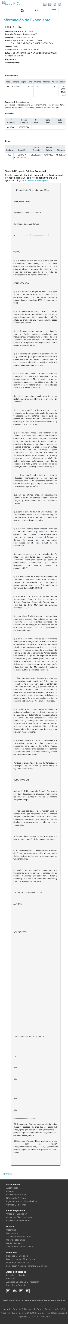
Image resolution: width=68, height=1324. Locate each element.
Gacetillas (11, 1230)
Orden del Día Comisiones (19, 1217)
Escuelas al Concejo (16, 1285)
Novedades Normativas (17, 1262)
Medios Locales (14, 1243)
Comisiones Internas (16, 1194)
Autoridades (12, 1188)
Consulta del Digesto (37, 180)
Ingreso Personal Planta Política (21, 1201)
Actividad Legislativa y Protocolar (22, 1282)
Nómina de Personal (16, 1198)
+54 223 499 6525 (41, 1316)
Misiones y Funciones (17, 1256)
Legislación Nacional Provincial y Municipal (27, 1266)
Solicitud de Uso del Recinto (20, 1246)
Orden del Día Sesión (16, 1214)
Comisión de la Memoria (18, 1220)
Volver (8, 1174)
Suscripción (12, 1233)
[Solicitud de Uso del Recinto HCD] (22, 11)
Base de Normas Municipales (20, 1259)
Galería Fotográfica (15, 1240)
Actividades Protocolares (18, 1236)
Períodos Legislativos (16, 1275)
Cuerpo (10, 1191)
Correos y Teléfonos (16, 1204)
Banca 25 (10, 1278)
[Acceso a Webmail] (36, 11)
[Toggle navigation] (54, 11)
